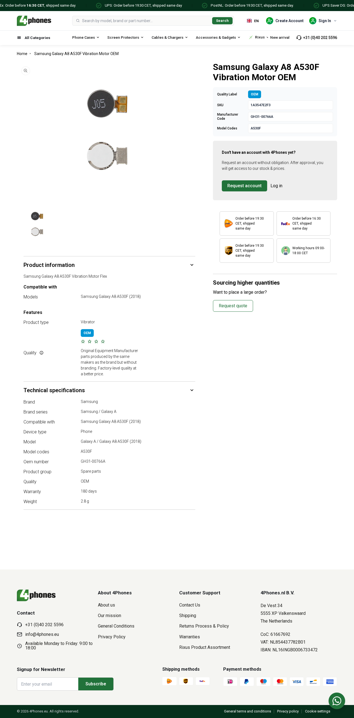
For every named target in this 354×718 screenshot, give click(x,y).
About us (106, 605)
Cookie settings (317, 711)
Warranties (189, 636)
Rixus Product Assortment (204, 647)
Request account (244, 185)
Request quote (233, 305)
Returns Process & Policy (204, 626)
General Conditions (116, 626)
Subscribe (95, 683)
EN (256, 21)
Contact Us (189, 605)
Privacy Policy (112, 636)
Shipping (187, 615)
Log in (276, 185)
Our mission (109, 615)
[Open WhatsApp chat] (337, 701)
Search (222, 21)
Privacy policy (288, 711)
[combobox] (146, 20)
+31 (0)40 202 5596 (320, 37)
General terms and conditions (247, 711)
